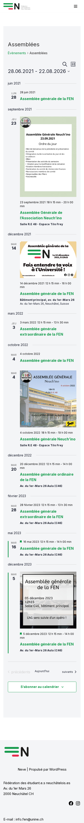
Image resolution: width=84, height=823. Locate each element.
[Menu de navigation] (76, 6)
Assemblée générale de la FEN (47, 98)
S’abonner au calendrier (40, 687)
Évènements (17, 53)
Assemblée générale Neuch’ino (47, 439)
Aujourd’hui (42, 671)
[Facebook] (71, 805)
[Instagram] (78, 805)
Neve (22, 769)
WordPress (58, 769)
